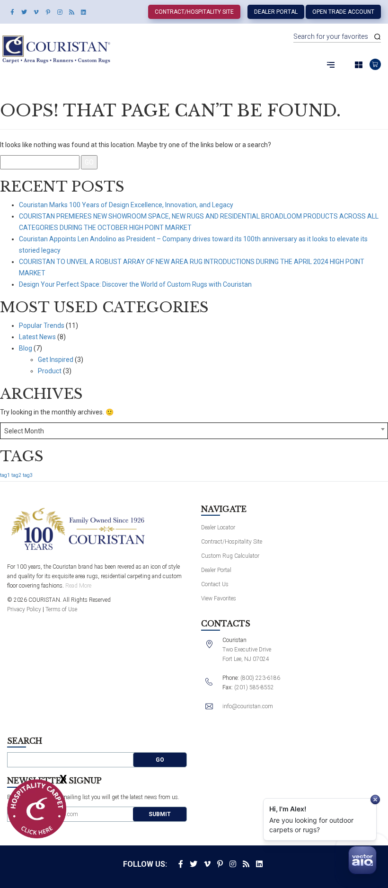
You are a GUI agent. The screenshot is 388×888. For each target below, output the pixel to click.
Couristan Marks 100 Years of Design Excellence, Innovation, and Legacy (126, 205)
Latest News (37, 337)
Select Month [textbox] (24, 431)
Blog (25, 348)
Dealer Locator (218, 527)
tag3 (28, 475)
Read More (78, 585)
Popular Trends (41, 325)
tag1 (5, 475)
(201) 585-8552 (254, 687)
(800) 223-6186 (260, 678)
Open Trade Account (343, 12)
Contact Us (215, 584)
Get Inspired (55, 359)
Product (50, 371)
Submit (160, 814)
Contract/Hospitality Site (194, 12)
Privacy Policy (24, 609)
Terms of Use (61, 609)
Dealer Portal (276, 12)
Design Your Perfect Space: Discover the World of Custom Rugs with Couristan (135, 284)
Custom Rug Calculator (230, 556)
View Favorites (218, 598)
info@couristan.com (247, 706)
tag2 (16, 475)
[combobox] (194, 430)
